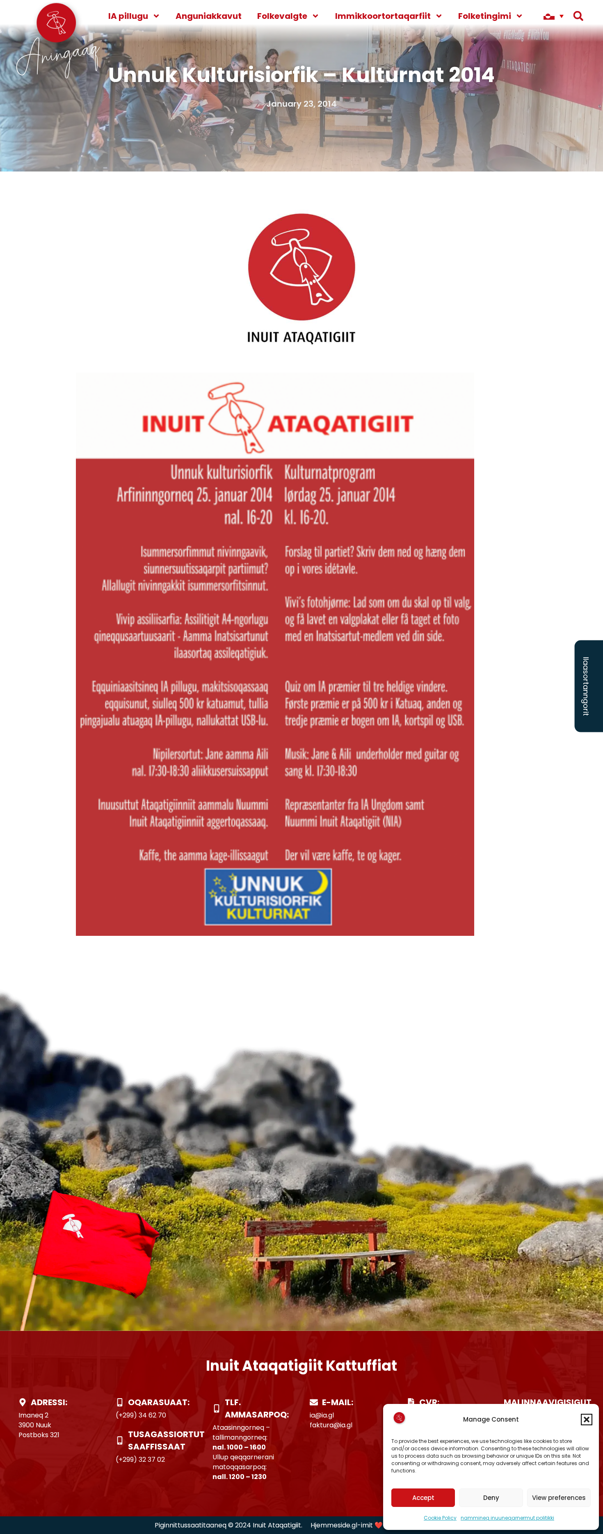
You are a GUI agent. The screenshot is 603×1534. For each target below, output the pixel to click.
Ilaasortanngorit (586, 686)
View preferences (559, 1497)
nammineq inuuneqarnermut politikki (507, 1517)
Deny (491, 1497)
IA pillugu (128, 16)
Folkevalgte (282, 16)
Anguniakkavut (209, 16)
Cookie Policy (440, 1517)
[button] (586, 1419)
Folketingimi (484, 16)
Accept (423, 1497)
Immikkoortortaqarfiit (383, 16)
